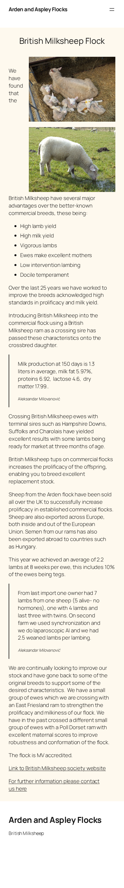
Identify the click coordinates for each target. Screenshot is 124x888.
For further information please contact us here (54, 784)
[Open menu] (111, 9)
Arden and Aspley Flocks (38, 9)
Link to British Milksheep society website (57, 768)
